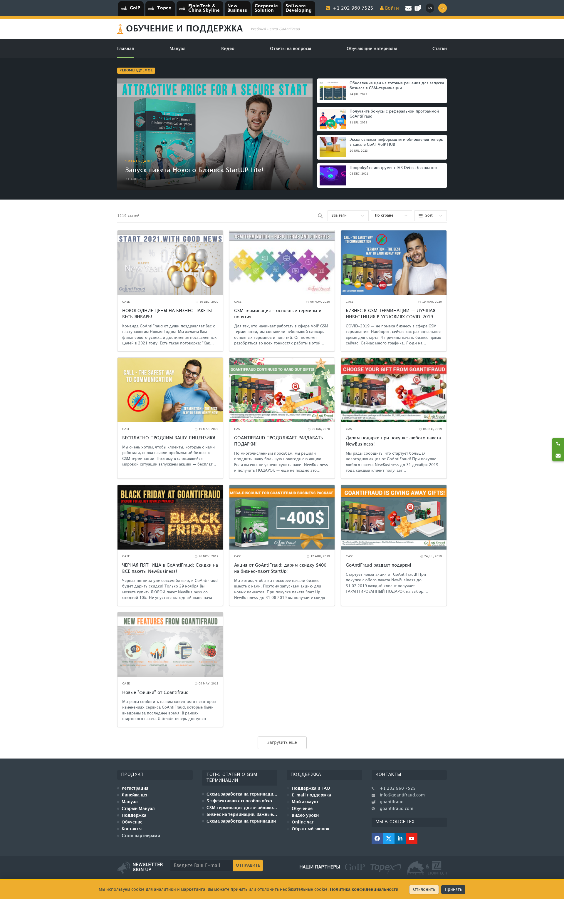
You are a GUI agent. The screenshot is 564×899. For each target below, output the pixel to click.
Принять (453, 890)
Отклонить (424, 890)
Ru (442, 7)
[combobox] (348, 215)
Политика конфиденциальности (364, 889)
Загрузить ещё (282, 743)
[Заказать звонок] (558, 444)
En (430, 7)
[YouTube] (411, 838)
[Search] (320, 215)
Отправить (248, 865)
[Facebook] (377, 838)
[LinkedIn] (400, 838)
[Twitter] (389, 838)
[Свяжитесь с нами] (558, 455)
